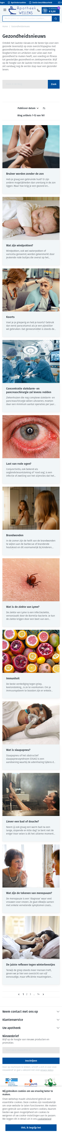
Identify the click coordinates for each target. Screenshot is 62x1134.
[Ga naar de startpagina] (22, 10)
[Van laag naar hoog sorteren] (44, 108)
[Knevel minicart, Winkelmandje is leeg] (45, 10)
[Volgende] (43, 994)
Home (5, 27)
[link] (19, 994)
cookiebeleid (44, 1119)
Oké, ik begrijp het (31, 1127)
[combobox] (27, 19)
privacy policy (46, 1070)
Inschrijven (31, 1060)
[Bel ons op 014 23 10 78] (38, 10)
